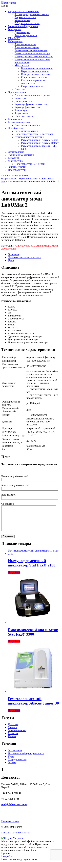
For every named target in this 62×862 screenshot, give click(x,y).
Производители (17, 169)
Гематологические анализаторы (32, 53)
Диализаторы (22, 32)
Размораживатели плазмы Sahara (39, 140)
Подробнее (14, 572)
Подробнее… (8, 856)
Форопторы (21, 113)
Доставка (13, 724)
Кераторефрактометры (27, 107)
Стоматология (16, 152)
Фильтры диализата (26, 35)
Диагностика (15, 160)
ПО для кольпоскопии (27, 23)
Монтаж (12, 727)
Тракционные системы (21, 154)
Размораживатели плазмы (29, 137)
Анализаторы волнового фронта (33, 95)
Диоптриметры (23, 101)
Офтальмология (17, 92)
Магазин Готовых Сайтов (15, 832)
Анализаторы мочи (25, 44)
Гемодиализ (14, 29)
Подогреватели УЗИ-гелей (30, 163)
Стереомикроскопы (32, 86)
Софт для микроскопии (34, 77)
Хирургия (13, 157)
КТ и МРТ (14, 38)
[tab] (34, 254)
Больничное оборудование (23, 26)
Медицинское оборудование (14, 177)
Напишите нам (10, 821)
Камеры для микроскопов (35, 74)
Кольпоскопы (22, 20)
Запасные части (17, 166)
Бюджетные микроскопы (35, 71)
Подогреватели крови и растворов (34, 134)
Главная (5, 175)
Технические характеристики (24, 257)
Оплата (12, 762)
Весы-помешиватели (26, 131)
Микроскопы (22, 65)
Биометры (20, 98)
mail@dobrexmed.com (14, 804)
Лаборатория (15, 41)
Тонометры (21, 110)
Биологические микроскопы (37, 68)
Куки (11, 756)
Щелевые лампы (24, 116)
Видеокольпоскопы (25, 17)
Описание (13, 254)
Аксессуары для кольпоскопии (32, 14)
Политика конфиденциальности (26, 753)
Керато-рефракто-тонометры (31, 104)
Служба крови (16, 128)
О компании (15, 750)
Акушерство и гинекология (23, 11)
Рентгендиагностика (19, 122)
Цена (11, 260)
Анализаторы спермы (27, 47)
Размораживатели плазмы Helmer (40, 143)
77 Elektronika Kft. (25, 245)
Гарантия (13, 733)
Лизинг (12, 736)
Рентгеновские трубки (27, 125)
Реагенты (20, 89)
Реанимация (15, 119)
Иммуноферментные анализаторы (34, 56)
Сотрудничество (17, 759)
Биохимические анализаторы (31, 50)
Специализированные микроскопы (33, 82)
